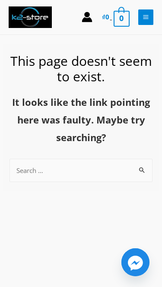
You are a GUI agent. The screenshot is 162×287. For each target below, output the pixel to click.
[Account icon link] (87, 17)
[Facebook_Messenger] (135, 262)
